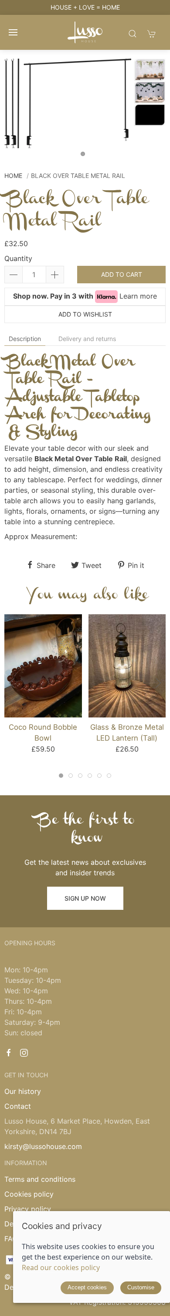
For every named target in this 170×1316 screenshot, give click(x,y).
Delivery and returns (87, 338)
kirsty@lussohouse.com (43, 1146)
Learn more (138, 296)
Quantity (18, 258)
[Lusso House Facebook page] (8, 1052)
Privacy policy (27, 1209)
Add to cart (121, 274)
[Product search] (132, 33)
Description (25, 338)
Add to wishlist (85, 314)
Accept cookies (87, 1287)
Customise (140, 1287)
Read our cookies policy (61, 1267)
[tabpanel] (85, 103)
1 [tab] (85, 156)
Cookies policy (29, 1194)
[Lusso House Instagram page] (24, 1052)
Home (13, 175)
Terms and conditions (39, 1179)
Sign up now (85, 898)
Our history (22, 1091)
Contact (17, 1106)
